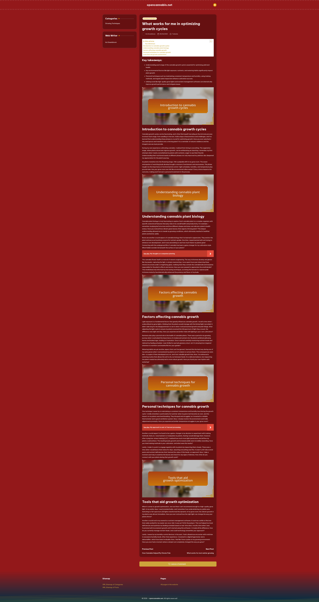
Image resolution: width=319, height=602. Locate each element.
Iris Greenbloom (111, 42)
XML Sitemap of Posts (111, 587)
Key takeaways (150, 44)
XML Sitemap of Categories (113, 584)
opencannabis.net (159, 5)
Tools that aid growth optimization (154, 54)
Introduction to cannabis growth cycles (156, 46)
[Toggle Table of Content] (210, 41)
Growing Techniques (150, 18)
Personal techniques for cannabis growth (157, 52)
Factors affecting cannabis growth (155, 50)
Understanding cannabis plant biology (156, 48)
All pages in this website (169, 584)
